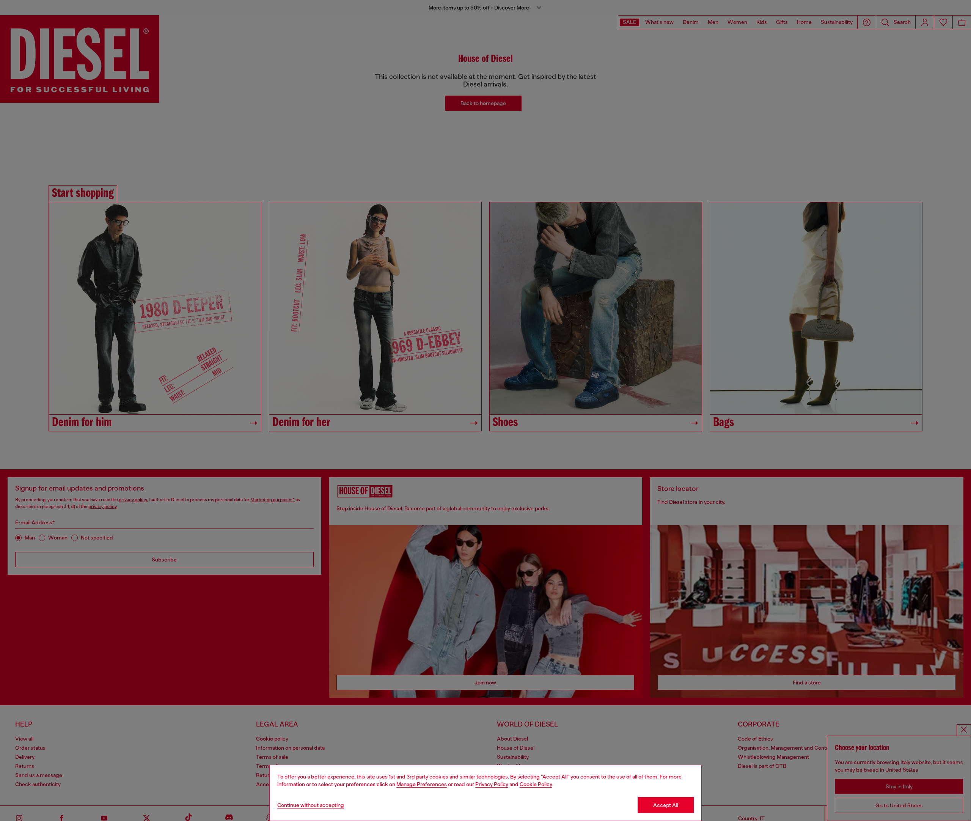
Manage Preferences (421, 784)
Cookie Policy (536, 784)
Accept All (665, 805)
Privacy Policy (491, 784)
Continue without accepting (310, 805)
